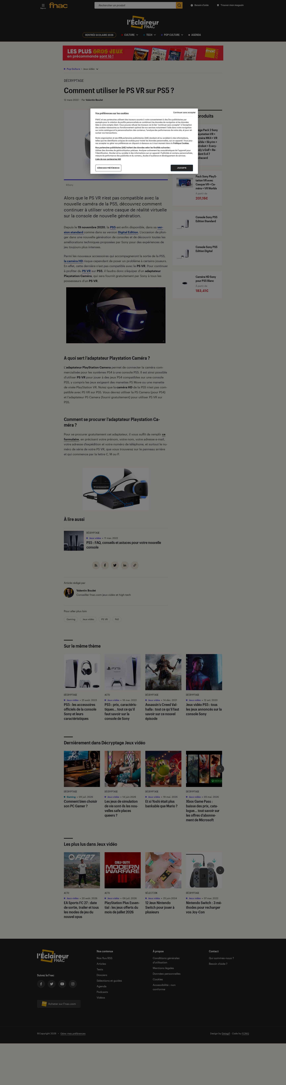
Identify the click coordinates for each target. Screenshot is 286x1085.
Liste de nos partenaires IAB (108, 159)
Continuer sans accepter (184, 112)
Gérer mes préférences (108, 168)
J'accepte (182, 168)
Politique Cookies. (181, 143)
